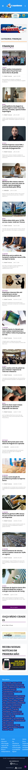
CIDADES (4, 67)
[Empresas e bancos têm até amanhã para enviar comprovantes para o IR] (14, 281)
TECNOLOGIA (10, 723)
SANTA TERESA (6, 720)
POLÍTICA (10, 714)
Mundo (4, 709)
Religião (13, 716)
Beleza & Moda (10, 685)
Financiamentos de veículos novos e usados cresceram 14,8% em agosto (14, 552)
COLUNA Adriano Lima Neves (9, 689)
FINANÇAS (4, 180)
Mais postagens (14, 607)
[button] (3, 6)
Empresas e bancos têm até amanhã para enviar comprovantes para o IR (12, 294)
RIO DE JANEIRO (6, 716)
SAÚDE (12, 720)
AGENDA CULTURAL (7, 682)
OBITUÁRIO (15, 709)
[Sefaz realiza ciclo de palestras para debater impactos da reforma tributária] (14, 356)
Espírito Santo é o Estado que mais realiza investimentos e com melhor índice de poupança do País (14, 332)
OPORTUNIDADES (7, 711)
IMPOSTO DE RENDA (11, 702)
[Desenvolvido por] (14, 763)
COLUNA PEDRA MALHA (8, 691)
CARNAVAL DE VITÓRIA (14, 687)
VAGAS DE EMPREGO (13, 727)
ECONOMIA (5, 254)
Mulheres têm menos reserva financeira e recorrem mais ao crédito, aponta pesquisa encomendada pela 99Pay (13, 184)
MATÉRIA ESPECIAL (17, 705)
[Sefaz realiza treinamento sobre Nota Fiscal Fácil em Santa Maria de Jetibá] (14, 57)
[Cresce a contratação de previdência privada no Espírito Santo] (14, 465)
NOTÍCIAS (10, 709)
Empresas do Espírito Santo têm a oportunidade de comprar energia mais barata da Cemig (13, 589)
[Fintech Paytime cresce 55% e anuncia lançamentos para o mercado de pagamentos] (14, 133)
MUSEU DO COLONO (15, 707)
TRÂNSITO (17, 725)
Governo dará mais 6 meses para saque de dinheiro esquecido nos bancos (12, 406)
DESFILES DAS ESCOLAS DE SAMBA (10, 696)
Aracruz (19, 682)
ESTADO (4, 143)
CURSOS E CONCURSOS (8, 694)
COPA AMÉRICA (18, 691)
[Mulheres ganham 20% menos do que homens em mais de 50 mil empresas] (14, 502)
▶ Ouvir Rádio (5, 625)
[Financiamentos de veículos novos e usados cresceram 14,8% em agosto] (14, 539)
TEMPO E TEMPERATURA (8, 725)
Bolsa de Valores (19, 685)
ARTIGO (14, 682)
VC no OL (21, 727)
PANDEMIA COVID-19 (16, 711)
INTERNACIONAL (21, 702)
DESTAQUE (5, 290)
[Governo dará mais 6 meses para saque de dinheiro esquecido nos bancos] (14, 393)
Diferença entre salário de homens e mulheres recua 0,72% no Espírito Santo (14, 257)
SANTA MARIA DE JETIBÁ (18, 718)
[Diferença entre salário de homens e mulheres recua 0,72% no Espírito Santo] (14, 244)
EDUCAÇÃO (11, 698)
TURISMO (5, 727)
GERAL (4, 702)
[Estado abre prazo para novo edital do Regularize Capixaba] (14, 430)
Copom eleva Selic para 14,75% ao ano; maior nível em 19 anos (13, 221)
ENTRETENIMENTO (20, 698)
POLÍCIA (4, 714)
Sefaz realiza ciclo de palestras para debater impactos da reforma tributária (13, 369)
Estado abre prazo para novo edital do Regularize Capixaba (13, 442)
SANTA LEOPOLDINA (7, 718)
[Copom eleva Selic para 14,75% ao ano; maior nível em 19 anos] (14, 209)
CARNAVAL (5, 687)
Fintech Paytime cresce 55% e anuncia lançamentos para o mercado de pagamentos (12, 146)
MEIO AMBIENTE (6, 707)
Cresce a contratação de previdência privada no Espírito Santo (13, 478)
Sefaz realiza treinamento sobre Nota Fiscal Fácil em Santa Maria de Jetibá (11, 71)
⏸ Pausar (11, 625)
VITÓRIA (11, 729)
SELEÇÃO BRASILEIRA (20, 720)
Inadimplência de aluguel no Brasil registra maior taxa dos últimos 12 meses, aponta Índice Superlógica (14, 108)
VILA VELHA (5, 729)
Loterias (9, 705)
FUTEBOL (21, 700)
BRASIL (4, 104)
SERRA (4, 723)
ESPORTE (5, 700)
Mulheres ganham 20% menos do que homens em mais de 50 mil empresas (13, 515)
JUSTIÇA (4, 705)
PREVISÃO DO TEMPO (18, 714)
